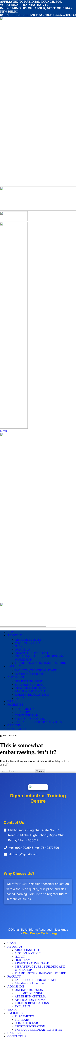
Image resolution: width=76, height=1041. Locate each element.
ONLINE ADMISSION (29, 681)
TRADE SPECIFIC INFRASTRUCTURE (40, 662)
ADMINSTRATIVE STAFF (32, 652)
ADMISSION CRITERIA (30, 688)
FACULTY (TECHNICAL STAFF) (36, 670)
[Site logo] (14, 220)
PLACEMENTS (24, 708)
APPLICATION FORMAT (31, 691)
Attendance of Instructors (29, 673)
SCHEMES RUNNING (29, 684)
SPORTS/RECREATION (30, 718)
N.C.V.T (20, 646)
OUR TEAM (22, 649)
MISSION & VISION (28, 642)
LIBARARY (22, 712)
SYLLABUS (22, 697)
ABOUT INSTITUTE (28, 639)
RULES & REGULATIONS (32, 694)
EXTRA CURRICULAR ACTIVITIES (38, 722)
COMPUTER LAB (26, 715)
